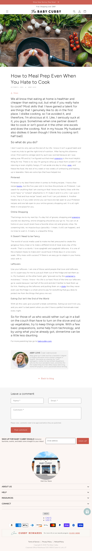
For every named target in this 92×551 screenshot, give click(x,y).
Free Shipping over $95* (46, 6)
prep (70, 165)
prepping (58, 158)
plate (63, 286)
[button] (7, 11)
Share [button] (16, 93)
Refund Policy (59, 542)
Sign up (83, 441)
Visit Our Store (46, 481)
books (19, 186)
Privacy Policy (47, 542)
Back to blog (47, 378)
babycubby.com (45, 341)
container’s (70, 276)
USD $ (46, 514)
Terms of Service (34, 542)
